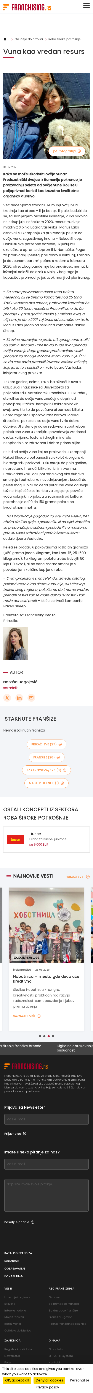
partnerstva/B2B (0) (44, 770)
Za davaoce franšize (63, 1310)
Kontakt (54, 1362)
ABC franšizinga (61, 1288)
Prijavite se (12, 1133)
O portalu (56, 1349)
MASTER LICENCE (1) (44, 783)
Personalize (79, 1380)
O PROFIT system (61, 1356)
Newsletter (12, 1356)
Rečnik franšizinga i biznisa (67, 1324)
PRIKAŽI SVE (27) (44, 744)
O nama (54, 1340)
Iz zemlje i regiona (17, 1297)
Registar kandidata (18, 1349)
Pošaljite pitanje (16, 1222)
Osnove (54, 1297)
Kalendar (11, 1261)
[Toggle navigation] (86, 5)
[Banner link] (46, 25)
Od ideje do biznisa (28, 39)
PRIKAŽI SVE (74, 877)
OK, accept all (17, 1380)
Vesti (8, 1288)
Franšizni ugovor (60, 1317)
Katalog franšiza (18, 1253)
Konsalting (13, 1276)
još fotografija (64, 151)
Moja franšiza (14, 1317)
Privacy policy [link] (47, 1387)
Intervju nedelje (15, 1310)
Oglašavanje (14, 1268)
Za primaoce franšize (64, 1304)
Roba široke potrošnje (64, 39)
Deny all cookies (49, 1380)
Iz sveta (9, 1304)
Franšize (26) (44, 757)
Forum (8, 1362)
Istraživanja (12, 1324)
